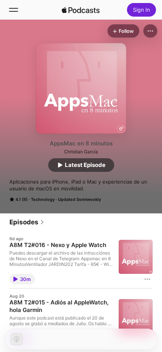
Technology (43, 199)
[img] (80, 10)
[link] (26, 222)
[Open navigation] (13, 10)
